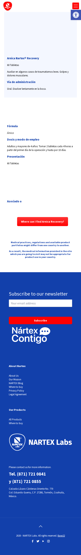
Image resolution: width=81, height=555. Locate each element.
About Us (13, 375)
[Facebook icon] (32, 541)
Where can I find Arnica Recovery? (42, 221)
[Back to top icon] (40, 526)
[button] (76, 15)
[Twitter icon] (38, 541)
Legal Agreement (18, 394)
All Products (15, 419)
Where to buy (16, 387)
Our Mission (15, 379)
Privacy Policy (16, 390)
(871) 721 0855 (26, 481)
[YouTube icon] (43, 541)
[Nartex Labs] (7, 6)
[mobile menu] (75, 6)
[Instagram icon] (48, 541)
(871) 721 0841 (31, 474)
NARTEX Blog (16, 383)
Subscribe (40, 320)
